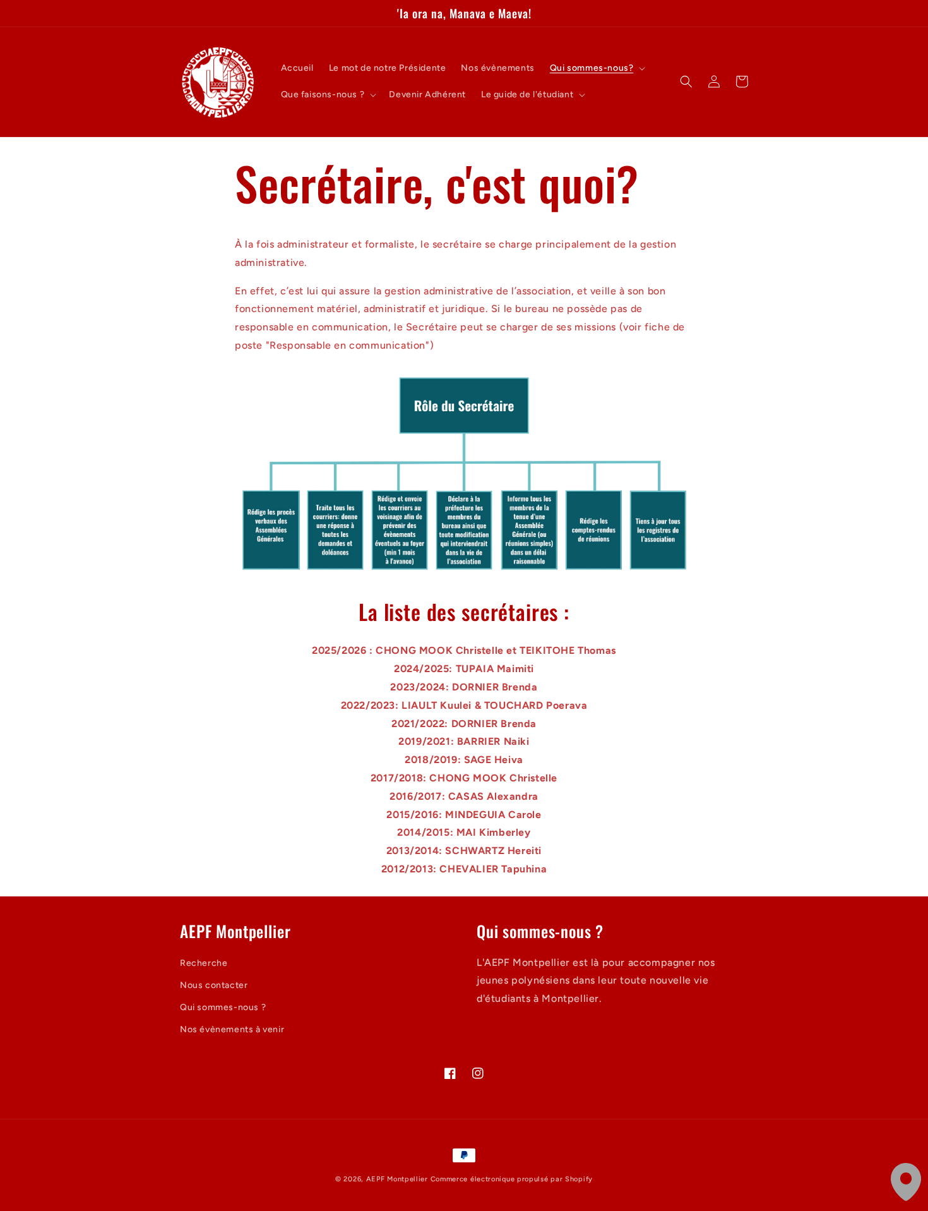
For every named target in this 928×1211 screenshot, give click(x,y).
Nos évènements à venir (232, 1029)
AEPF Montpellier (397, 1179)
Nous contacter (213, 985)
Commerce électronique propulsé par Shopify (512, 1179)
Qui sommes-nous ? (223, 1007)
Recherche (203, 963)
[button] (596, 68)
